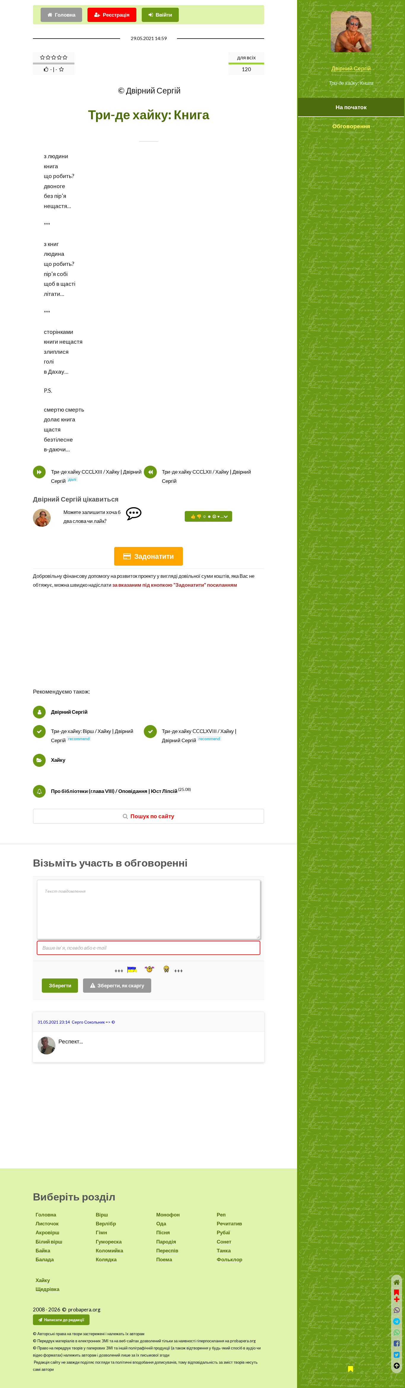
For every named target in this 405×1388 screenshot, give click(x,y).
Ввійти (164, 15)
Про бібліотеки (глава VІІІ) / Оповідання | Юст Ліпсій (114, 791)
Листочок (47, 1223)
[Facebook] (396, 1343)
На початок (351, 107)
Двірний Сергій (351, 68)
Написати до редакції (64, 1319)
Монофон (168, 1214)
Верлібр (106, 1223)
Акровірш (47, 1232)
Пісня (163, 1232)
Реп (221, 1214)
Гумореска (109, 1241)
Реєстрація (116, 15)
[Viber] (396, 1310)
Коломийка (109, 1250)
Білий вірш (49, 1241)
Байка (43, 1250)
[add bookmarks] (396, 1295)
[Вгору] (396, 1365)
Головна (65, 15)
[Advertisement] (148, 645)
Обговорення (351, 126)
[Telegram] (396, 1321)
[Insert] (131, 969)
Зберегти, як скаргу (121, 985)
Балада (45, 1259)
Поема (164, 1259)
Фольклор (229, 1259)
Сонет (224, 1241)
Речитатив (229, 1223)
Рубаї (223, 1232)
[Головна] (396, 1282)
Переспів (167, 1250)
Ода (161, 1223)
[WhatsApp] (396, 1332)
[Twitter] (396, 1354)
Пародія (166, 1241)
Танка (224, 1250)
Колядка (106, 1259)
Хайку (58, 760)
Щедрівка (47, 1289)
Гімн (101, 1232)
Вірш (102, 1214)
